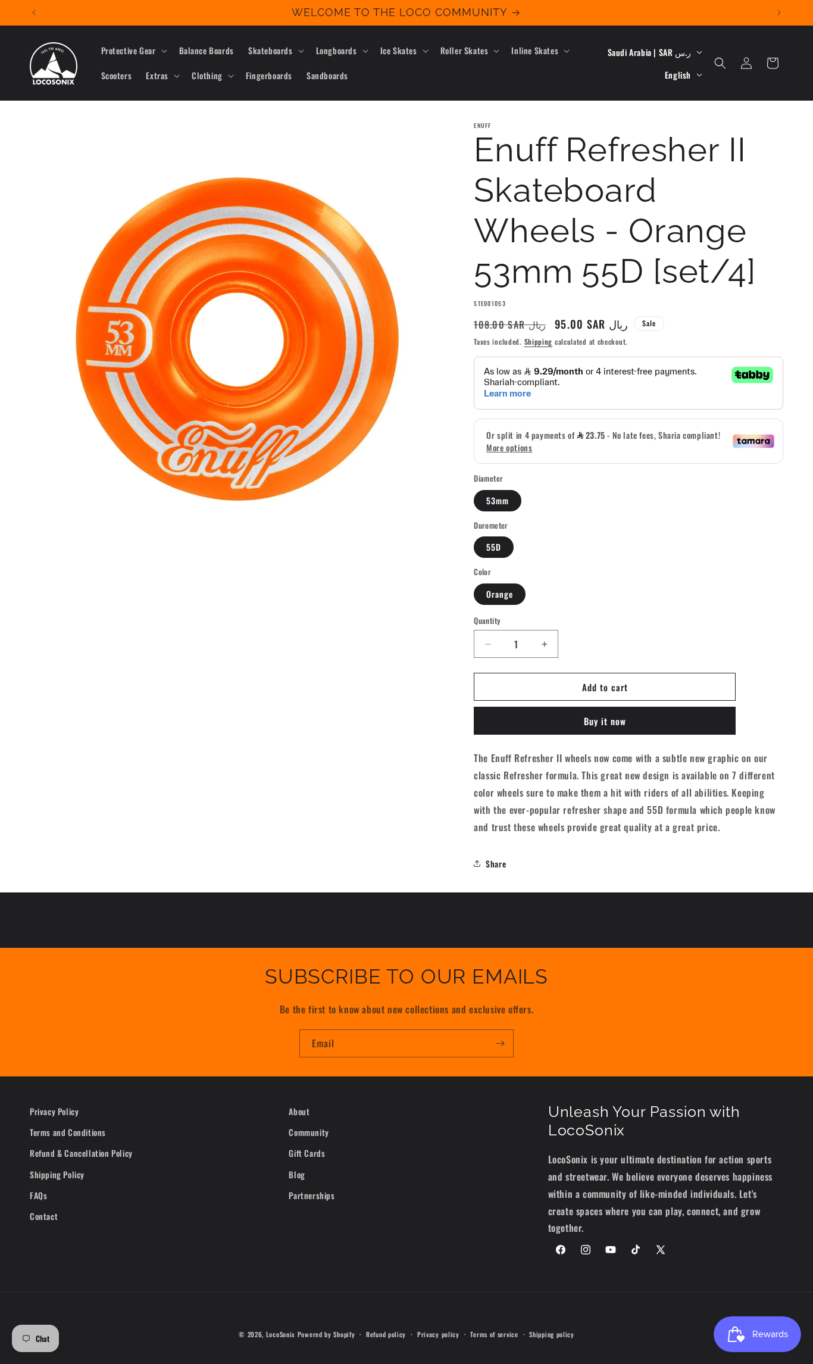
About (299, 1111)
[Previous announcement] (34, 12)
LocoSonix (280, 1334)
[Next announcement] (779, 12)
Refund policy (386, 1333)
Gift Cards (307, 1153)
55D (493, 547)
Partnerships (311, 1195)
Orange (499, 594)
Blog (297, 1174)
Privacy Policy (54, 1111)
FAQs (38, 1195)
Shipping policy (551, 1333)
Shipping (538, 341)
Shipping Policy (57, 1174)
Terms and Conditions (68, 1132)
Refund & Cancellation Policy (81, 1153)
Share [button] (496, 863)
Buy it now (605, 721)
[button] (133, 50)
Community (309, 1132)
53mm (497, 500)
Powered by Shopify (326, 1334)
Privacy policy (438, 1333)
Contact (44, 1216)
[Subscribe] (500, 1043)
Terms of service (494, 1333)
